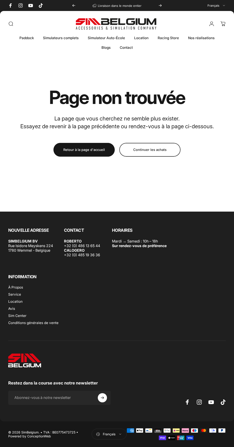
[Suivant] (160, 5)
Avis (11, 308)
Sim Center (17, 315)
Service (14, 294)
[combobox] (216, 5)
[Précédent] (74, 5)
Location (15, 301)
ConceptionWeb (39, 436)
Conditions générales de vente (33, 323)
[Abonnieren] (102, 397)
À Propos (15, 287)
